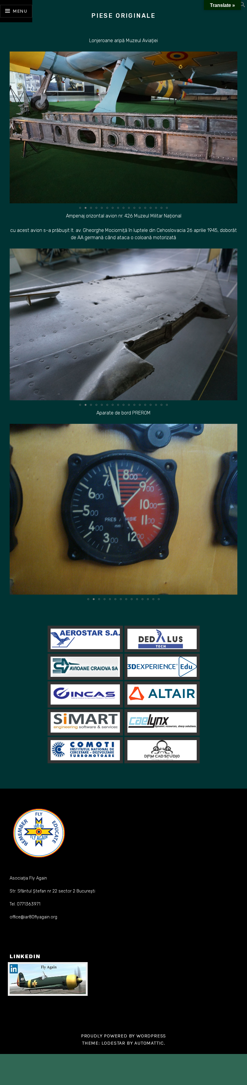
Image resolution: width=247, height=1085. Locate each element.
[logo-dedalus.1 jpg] (162, 639)
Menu (20, 11)
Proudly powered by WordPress (123, 1036)
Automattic (149, 1043)
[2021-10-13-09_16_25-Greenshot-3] (85, 667)
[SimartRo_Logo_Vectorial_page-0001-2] (85, 722)
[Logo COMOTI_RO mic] (85, 750)
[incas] (85, 694)
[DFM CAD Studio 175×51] (162, 750)
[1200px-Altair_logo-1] (162, 694)
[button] (242, 6)
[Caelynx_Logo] (162, 722)
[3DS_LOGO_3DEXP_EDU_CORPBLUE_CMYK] (162, 667)
